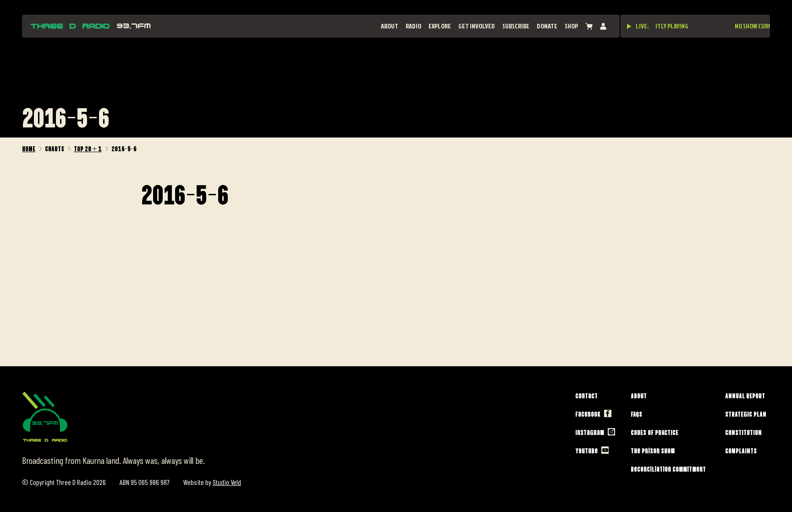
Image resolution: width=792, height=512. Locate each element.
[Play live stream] (629, 26)
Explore (440, 26)
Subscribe (515, 26)
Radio (413, 26)
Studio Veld (227, 482)
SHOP (571, 26)
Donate (547, 26)
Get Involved (476, 26)
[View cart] (589, 26)
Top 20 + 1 (88, 148)
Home (28, 148)
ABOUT (389, 26)
